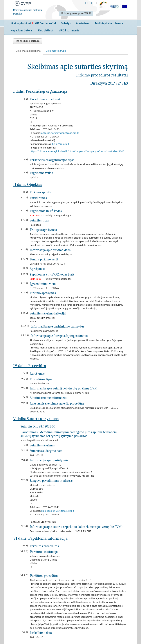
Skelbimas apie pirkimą (28, 51)
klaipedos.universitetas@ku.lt (57, 511)
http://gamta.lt (60, 144)
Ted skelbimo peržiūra (27, 41)
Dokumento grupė (56, 51)
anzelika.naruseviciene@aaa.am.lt (60, 133)
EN (86, 3)
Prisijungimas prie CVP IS (76, 13)
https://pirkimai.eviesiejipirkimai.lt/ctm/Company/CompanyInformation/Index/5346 (77, 151)
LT (92, 3)
